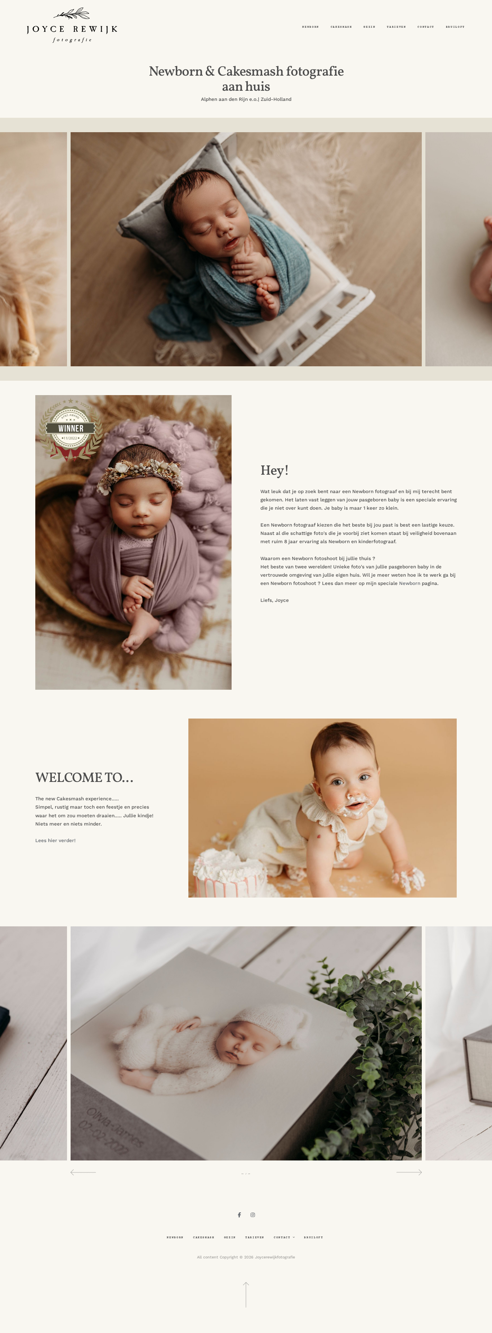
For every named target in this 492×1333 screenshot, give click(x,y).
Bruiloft (455, 27)
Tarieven (396, 27)
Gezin (369, 27)
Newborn (310, 27)
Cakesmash (341, 27)
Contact (425, 27)
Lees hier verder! (56, 840)
